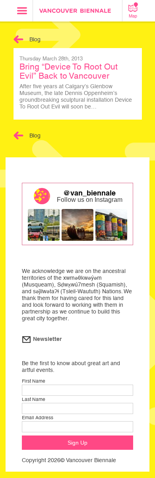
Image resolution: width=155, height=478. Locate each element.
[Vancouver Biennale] (77, 11)
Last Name (33, 399)
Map (133, 16)
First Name (33, 381)
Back (18, 39)
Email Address (37, 417)
